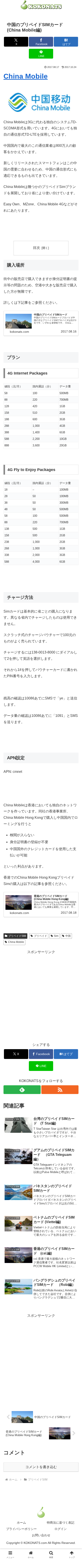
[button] (73, 926)
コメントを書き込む (41, 1467)
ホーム (21, 1522)
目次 (36, 248)
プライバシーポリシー (21, 1529)
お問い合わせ (41, 1535)
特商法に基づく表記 (60, 1522)
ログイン (60, 1529)
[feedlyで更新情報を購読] (22, 1089)
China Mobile (25, 76)
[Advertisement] (41, 996)
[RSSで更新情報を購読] (60, 1089)
